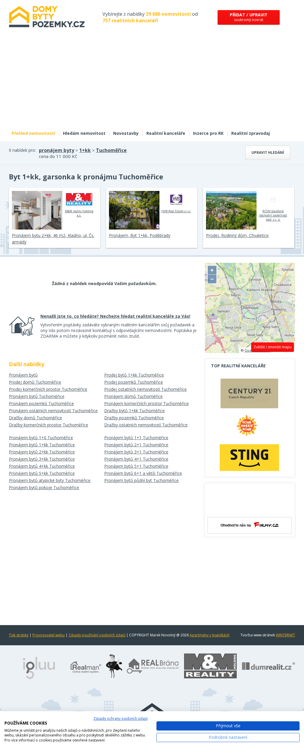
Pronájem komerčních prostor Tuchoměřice (146, 403)
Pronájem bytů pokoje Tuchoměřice (44, 487)
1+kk (85, 150)
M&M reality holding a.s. (79, 213)
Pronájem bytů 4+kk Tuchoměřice (42, 466)
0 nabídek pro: (22, 150)
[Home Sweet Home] (249, 427)
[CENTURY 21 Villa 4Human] (249, 395)
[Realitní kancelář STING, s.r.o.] (249, 457)
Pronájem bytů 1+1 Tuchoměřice (136, 437)
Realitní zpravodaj (250, 133)
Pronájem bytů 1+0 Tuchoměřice (41, 437)
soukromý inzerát (248, 17)
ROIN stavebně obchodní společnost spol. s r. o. (273, 215)
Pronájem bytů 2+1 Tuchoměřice (136, 445)
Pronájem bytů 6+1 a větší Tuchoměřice (143, 473)
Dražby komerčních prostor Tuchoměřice (48, 425)
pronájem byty (56, 150)
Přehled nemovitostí (33, 133)
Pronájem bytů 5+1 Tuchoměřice (136, 466)
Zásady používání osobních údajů (97, 635)
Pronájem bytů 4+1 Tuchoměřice (136, 459)
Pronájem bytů (23, 375)
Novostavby (126, 133)
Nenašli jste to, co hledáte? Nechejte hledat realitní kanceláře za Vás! (115, 316)
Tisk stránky (18, 635)
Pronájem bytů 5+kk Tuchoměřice (42, 473)
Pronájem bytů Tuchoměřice (36, 396)
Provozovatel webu (48, 635)
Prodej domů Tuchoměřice (35, 382)
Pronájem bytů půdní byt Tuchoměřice (141, 480)
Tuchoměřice (111, 150)
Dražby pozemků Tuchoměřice (134, 417)
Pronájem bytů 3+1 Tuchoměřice (136, 452)
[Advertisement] (152, 82)
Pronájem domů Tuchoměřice (133, 396)
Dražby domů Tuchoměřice (35, 417)
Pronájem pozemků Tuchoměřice (41, 403)
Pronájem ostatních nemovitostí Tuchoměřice (53, 410)
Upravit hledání (267, 152)
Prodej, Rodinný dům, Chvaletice (237, 235)
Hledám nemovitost (84, 133)
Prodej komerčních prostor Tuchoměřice (48, 389)
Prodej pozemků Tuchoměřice (133, 382)
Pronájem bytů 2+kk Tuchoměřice (42, 452)
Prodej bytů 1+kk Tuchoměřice (134, 375)
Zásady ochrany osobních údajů (121, 718)
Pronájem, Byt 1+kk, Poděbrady (139, 235)
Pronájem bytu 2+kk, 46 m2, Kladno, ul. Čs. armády (53, 239)
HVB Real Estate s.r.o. (176, 211)
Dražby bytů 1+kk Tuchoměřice (134, 410)
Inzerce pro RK (208, 133)
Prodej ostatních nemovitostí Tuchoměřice (145, 389)
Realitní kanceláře (165, 133)
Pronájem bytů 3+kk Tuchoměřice (42, 459)
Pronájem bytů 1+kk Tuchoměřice (42, 445)
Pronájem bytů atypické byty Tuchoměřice (50, 480)
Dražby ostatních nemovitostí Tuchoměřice (146, 425)
